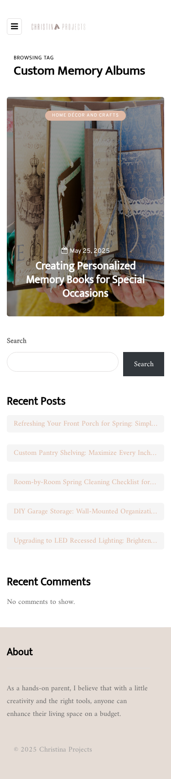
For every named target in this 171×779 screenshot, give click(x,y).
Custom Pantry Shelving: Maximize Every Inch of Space (89, 453)
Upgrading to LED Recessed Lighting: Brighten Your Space (89, 540)
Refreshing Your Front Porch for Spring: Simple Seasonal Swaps (89, 423)
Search (16, 341)
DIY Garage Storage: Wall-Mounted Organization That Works (89, 511)
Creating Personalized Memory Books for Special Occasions (85, 280)
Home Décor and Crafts (85, 115)
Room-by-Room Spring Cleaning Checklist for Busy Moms (89, 482)
